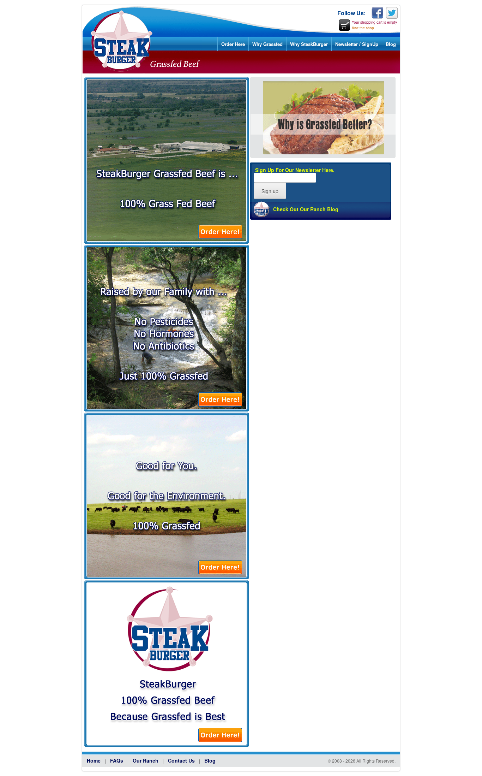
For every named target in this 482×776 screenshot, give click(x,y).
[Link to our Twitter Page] (392, 13)
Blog (391, 44)
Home (94, 760)
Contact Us (181, 760)
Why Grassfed (267, 44)
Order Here (233, 44)
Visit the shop (363, 27)
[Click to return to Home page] (141, 72)
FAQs (116, 760)
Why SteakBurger (309, 44)
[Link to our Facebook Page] (377, 13)
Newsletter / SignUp (356, 44)
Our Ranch (145, 760)
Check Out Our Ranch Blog (305, 209)
